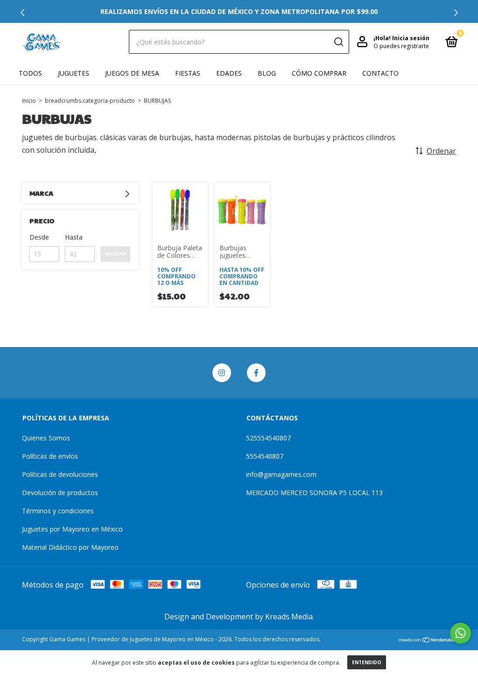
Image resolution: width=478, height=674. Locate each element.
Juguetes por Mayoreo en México (72, 529)
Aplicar (115, 253)
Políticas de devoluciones (60, 474)
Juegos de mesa (132, 73)
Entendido (366, 662)
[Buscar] (338, 42)
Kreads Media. (289, 616)
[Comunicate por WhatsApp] (460, 633)
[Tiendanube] (427, 640)
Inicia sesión (410, 38)
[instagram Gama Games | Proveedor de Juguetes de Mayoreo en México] (221, 372)
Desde (39, 237)
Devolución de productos (60, 492)
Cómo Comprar (319, 73)
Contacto (380, 73)
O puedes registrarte (401, 46)
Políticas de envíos (50, 456)
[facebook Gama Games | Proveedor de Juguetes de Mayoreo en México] (256, 372)
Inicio (29, 101)
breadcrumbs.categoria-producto (90, 101)
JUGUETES (73, 73)
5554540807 (264, 456)
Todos (30, 73)
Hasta (74, 237)
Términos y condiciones (58, 510)
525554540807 (268, 437)
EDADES (229, 73)
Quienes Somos (46, 437)
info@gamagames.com (281, 474)
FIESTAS (187, 73)
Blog (267, 73)
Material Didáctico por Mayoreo (70, 547)
